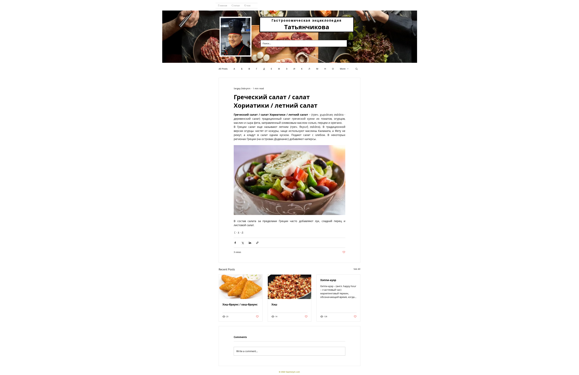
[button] (356, 68)
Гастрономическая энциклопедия (307, 21)
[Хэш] (289, 287)
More (342, 68)
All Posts (223, 68)
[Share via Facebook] (235, 242)
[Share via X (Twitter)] (242, 242)
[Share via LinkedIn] (249, 242)
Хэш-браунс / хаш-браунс (240, 304)
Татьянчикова (306, 27)
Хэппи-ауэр (328, 280)
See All (357, 269)
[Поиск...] (350, 43)
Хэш (274, 304)
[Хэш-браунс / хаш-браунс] (240, 287)
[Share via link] (257, 242)
